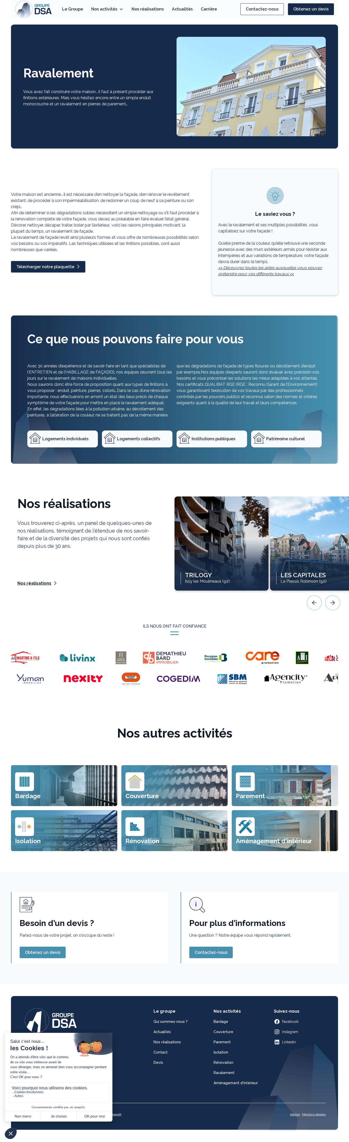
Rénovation (223, 1062)
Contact (161, 1052)
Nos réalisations (148, 9)
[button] (107, 9)
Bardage (221, 1022)
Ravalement (224, 1073)
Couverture (223, 1032)
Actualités (182, 9)
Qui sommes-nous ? (171, 1022)
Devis (158, 1062)
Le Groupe (72, 9)
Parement (222, 1042)
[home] (33, 9)
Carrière (209, 9)
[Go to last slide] (314, 603)
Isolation (221, 1052)
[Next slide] (332, 603)
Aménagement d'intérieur (236, 1083)
